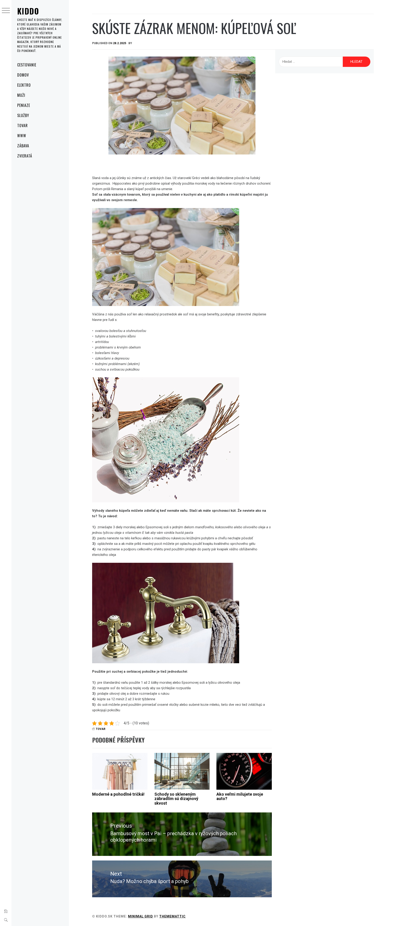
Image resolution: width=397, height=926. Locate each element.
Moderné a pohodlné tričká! (118, 794)
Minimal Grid (140, 916)
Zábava (23, 146)
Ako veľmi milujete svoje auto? (239, 796)
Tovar (22, 125)
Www (21, 135)
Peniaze (23, 105)
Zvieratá (24, 156)
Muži (21, 95)
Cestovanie (26, 65)
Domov (23, 75)
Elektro (24, 85)
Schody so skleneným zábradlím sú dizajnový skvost (176, 799)
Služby (23, 115)
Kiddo (28, 11)
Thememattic (172, 916)
